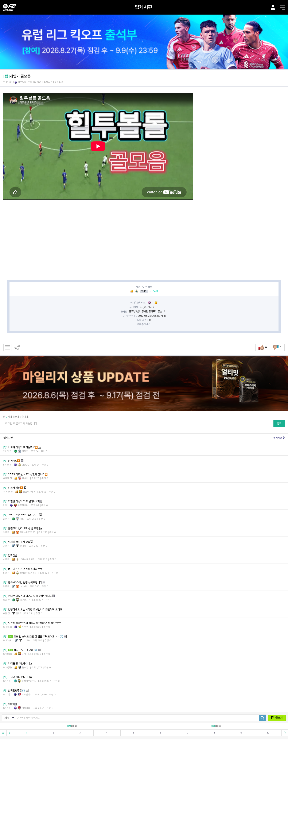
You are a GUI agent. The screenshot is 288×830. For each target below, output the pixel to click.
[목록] (7, 347)
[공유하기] (17, 347)
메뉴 (282, 7)
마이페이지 (273, 7)
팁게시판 (143, 7)
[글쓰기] (277, 718)
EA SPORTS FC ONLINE (9, 7)
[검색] (262, 718)
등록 (279, 423)
